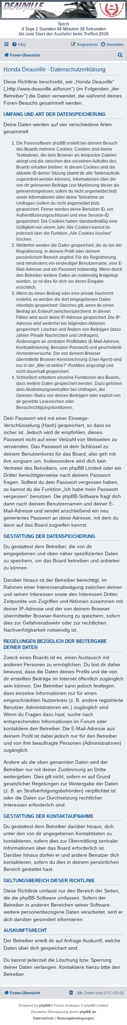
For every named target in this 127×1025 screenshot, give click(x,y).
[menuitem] (19, 44)
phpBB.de (88, 1012)
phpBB (44, 1005)
